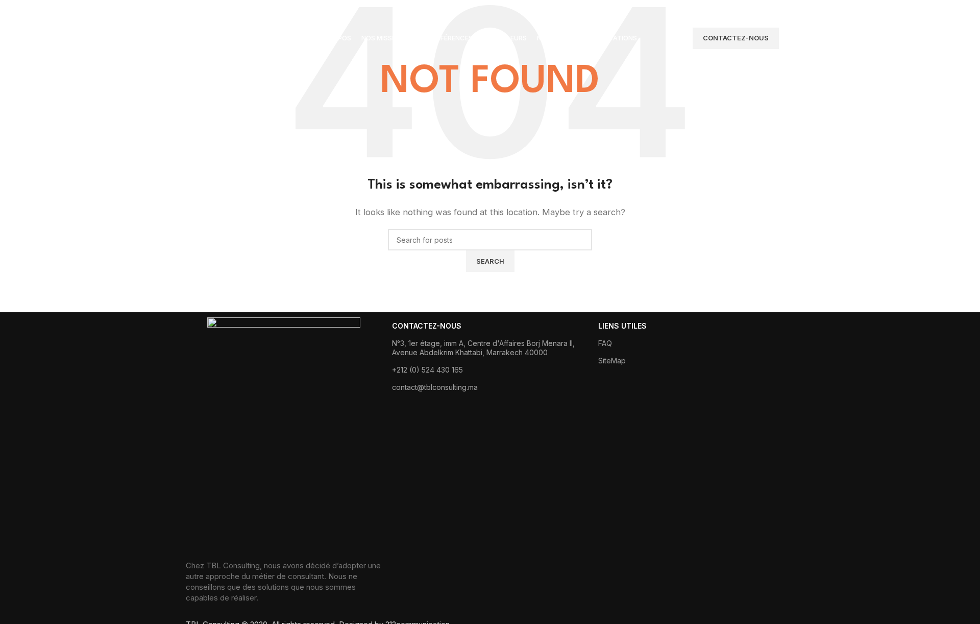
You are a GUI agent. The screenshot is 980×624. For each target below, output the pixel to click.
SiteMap (612, 360)
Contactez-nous (736, 38)
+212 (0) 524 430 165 (427, 369)
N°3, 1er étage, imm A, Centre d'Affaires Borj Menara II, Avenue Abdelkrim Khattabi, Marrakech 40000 (483, 348)
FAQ (605, 343)
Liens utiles (622, 325)
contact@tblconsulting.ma (435, 387)
